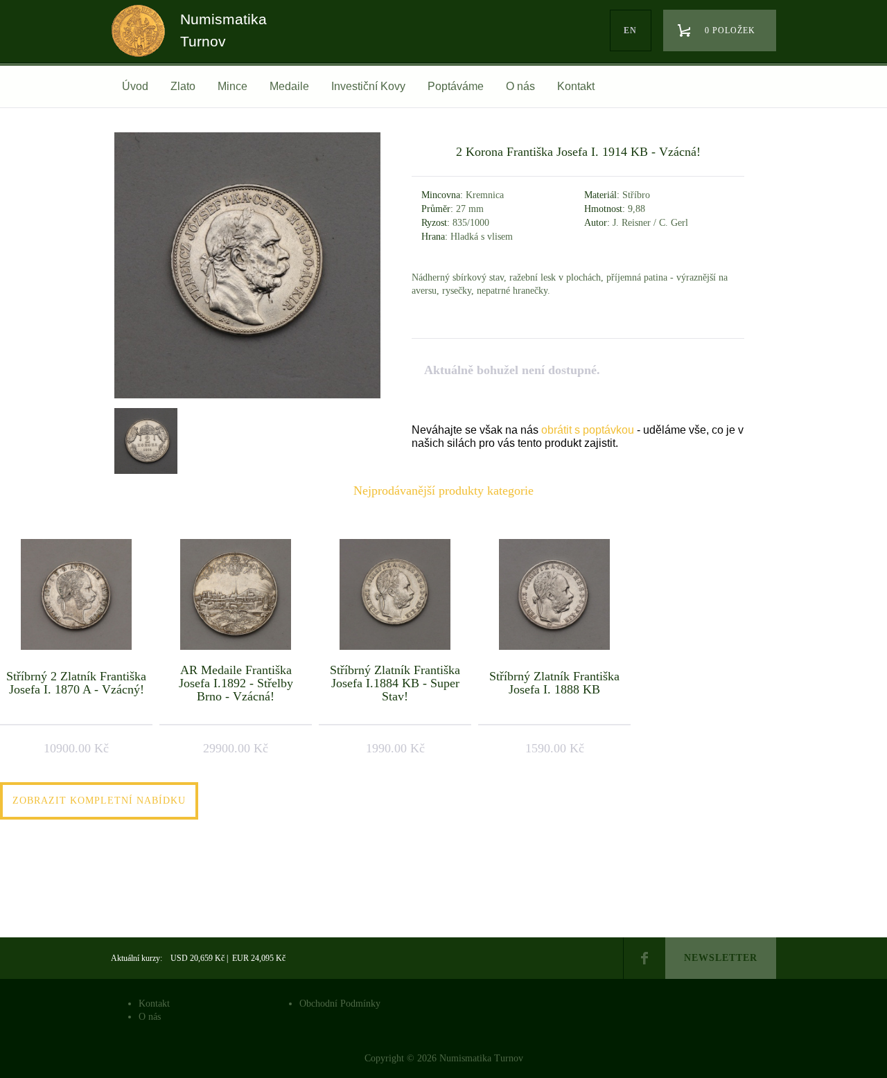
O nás (520, 86)
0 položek (730, 30)
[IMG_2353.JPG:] (247, 398)
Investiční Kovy (368, 86)
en (630, 30)
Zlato (182, 86)
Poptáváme (456, 86)
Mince (232, 86)
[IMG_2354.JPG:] (144, 439)
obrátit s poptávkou (587, 430)
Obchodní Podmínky (339, 1003)
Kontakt (576, 86)
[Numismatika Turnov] (143, 43)
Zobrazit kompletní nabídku (99, 800)
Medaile (289, 86)
